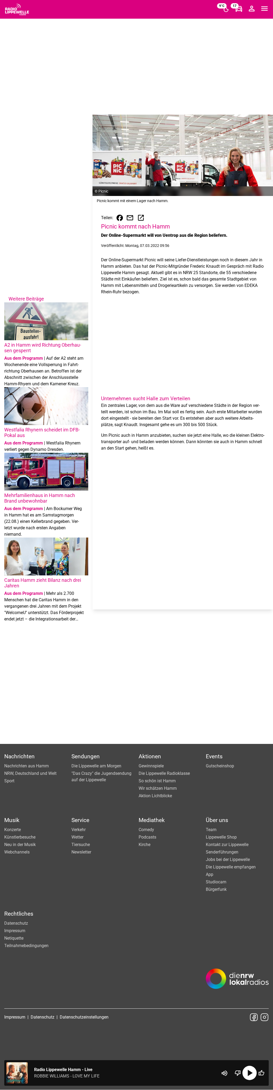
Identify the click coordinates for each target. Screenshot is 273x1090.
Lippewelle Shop (221, 837)
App (209, 874)
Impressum (14, 930)
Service (80, 820)
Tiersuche (80, 844)
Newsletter (81, 852)
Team (211, 829)
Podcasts (147, 837)
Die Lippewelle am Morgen (96, 765)
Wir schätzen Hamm (158, 788)
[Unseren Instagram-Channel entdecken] (264, 1017)
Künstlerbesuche (19, 837)
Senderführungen (222, 852)
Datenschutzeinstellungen (84, 1017)
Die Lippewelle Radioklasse (164, 773)
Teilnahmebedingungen (26, 945)
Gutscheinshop (220, 765)
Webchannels (17, 852)
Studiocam (216, 881)
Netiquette (13, 938)
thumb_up (261, 1073)
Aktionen (150, 756)
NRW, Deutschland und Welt (30, 773)
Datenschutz (16, 923)
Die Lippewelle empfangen (231, 866)
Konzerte (12, 829)
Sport (9, 780)
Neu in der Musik (20, 844)
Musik (11, 820)
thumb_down (238, 1073)
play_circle (249, 1072)
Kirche (144, 844)
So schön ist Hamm (157, 780)
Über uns (217, 820)
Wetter (77, 837)
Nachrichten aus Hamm (26, 765)
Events (214, 756)
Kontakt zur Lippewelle (227, 844)
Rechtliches (18, 914)
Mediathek (152, 820)
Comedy (146, 829)
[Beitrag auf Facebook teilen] (120, 218)
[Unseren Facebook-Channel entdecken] (254, 1017)
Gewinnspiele (151, 765)
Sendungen (85, 756)
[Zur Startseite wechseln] (17, 9)
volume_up (224, 1073)
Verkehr (78, 829)
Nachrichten (19, 756)
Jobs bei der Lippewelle (228, 859)
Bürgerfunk (216, 889)
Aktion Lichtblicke (155, 795)
